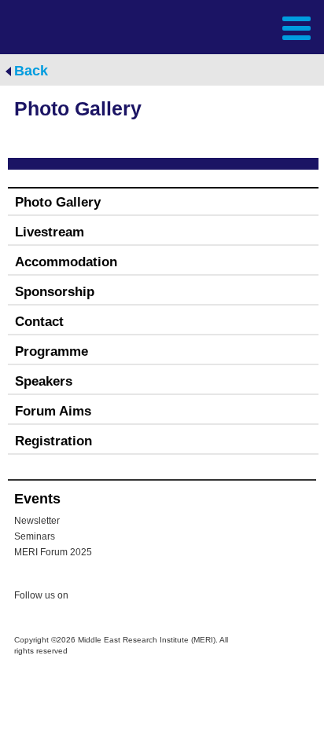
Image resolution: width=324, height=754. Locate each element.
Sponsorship (54, 291)
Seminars (34, 536)
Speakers (43, 381)
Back (31, 71)
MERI (50, 26)
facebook (119, 598)
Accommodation (66, 261)
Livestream (49, 232)
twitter (88, 598)
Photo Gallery (58, 202)
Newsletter (37, 520)
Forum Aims (53, 411)
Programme (51, 351)
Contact (39, 321)
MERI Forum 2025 (53, 552)
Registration (53, 441)
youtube (151, 596)
